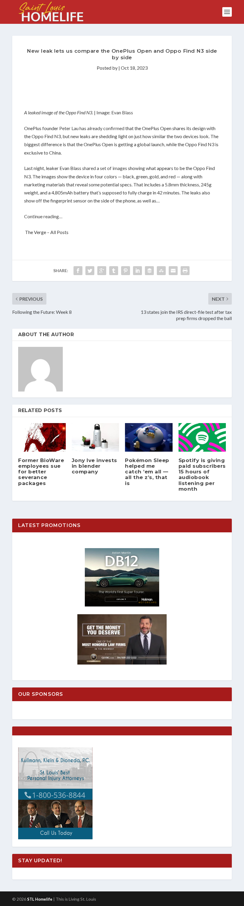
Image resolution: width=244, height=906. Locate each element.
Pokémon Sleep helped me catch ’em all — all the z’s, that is (147, 471)
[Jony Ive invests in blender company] (95, 437)
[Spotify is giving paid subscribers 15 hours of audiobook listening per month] (202, 437)
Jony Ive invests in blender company (94, 466)
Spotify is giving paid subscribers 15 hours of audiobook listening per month (202, 474)
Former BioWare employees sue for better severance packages (41, 471)
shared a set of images (104, 168)
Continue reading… (43, 216)
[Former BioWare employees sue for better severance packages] (42, 437)
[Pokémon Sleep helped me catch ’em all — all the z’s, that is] (149, 437)
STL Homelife (39, 899)
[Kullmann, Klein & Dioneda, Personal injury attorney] (55, 837)
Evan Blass (122, 112)
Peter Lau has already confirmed (91, 128)
